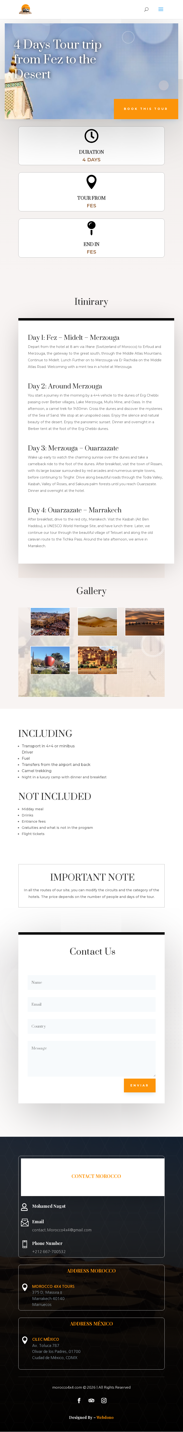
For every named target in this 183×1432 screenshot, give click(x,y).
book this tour (146, 109)
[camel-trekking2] (144, 635)
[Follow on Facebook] (79, 1400)
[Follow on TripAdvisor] (91, 1400)
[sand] (97, 635)
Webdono (105, 1417)
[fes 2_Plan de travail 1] (50, 635)
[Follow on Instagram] (104, 1400)
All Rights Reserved (114, 1387)
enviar (139, 1085)
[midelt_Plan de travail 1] (50, 674)
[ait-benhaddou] (97, 674)
